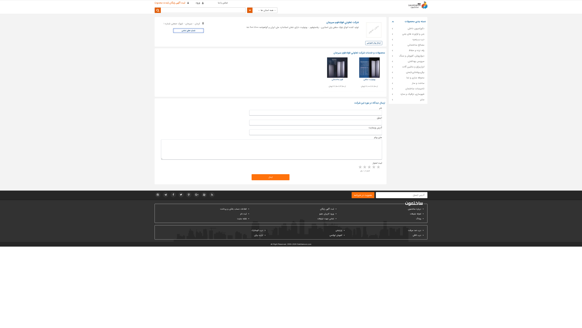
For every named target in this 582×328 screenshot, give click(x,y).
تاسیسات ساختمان (414, 89)
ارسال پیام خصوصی (374, 43)
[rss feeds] (212, 194)
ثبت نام (243, 213)
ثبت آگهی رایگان (327, 209)
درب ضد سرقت (414, 230)
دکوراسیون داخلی (416, 28)
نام (380, 108)
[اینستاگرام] (158, 194)
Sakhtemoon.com (304, 244)
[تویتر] (181, 194)
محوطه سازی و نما (415, 78)
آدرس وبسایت (375, 127)
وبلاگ (418, 218)
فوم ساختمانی (337, 79)
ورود (198, 3)
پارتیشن (339, 230)
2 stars (373, 167)
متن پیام (378, 137)
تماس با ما (223, 3)
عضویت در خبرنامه (363, 195)
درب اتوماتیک (257, 230)
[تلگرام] (165, 194)
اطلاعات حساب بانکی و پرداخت (233, 209)
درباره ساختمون (414, 209)
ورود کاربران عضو (326, 213)
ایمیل (379, 118)
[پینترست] (188, 194)
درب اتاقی (417, 235)
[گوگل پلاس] (196, 194)
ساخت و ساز (418, 83)
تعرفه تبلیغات (415, 213)
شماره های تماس (188, 30)
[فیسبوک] (173, 194)
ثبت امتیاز (377, 163)
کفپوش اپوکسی (335, 235)
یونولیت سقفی (369, 79)
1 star (378, 167)
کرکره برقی (258, 235)
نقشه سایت (242, 218)
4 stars (364, 167)
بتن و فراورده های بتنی (413, 34)
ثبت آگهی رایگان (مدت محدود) (170, 3)
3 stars (369, 167)
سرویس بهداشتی (416, 61)
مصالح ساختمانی (416, 45)
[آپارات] (204, 194)
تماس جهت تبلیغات (325, 218)
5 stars (360, 167)
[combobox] (262, 10)
